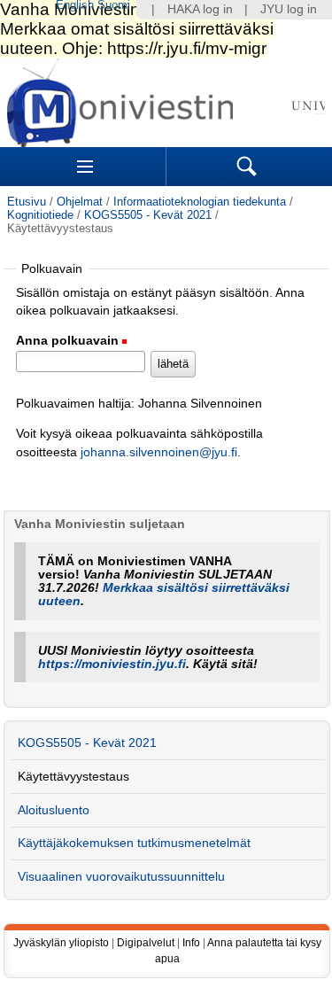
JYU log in (288, 9)
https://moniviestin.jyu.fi (112, 664)
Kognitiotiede (40, 215)
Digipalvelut (145, 943)
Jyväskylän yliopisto (61, 943)
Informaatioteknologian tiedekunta (199, 201)
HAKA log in (200, 9)
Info (191, 943)
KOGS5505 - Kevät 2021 (148, 215)
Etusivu (26, 201)
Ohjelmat (80, 201)
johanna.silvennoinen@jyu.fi (159, 452)
